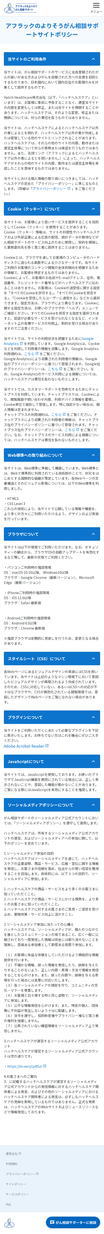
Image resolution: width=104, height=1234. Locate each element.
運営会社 (11, 1153)
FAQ (8, 1204)
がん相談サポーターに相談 (76, 1222)
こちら (29, 353)
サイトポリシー (16, 1184)
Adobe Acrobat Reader (24, 746)
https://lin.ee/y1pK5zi (24, 1066)
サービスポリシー (17, 1194)
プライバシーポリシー (49, 188)
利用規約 (11, 1164)
